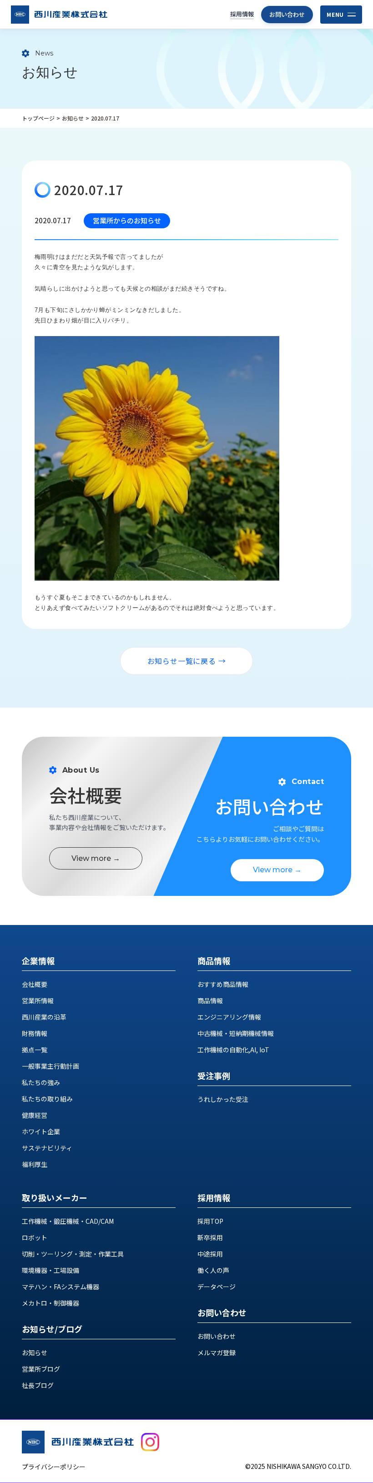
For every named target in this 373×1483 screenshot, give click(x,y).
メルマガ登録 (216, 1352)
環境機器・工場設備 (50, 1270)
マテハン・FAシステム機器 (60, 1286)
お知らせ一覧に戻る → (186, 660)
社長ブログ (38, 1385)
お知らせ (73, 118)
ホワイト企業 (41, 1131)
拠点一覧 (34, 1049)
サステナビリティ (47, 1147)
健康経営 (34, 1115)
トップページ (38, 118)
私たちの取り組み (47, 1098)
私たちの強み (41, 1082)
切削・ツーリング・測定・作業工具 (73, 1253)
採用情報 (242, 14)
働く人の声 (213, 1270)
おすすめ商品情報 (222, 984)
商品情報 (210, 1000)
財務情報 (34, 1033)
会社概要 (34, 984)
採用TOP (210, 1221)
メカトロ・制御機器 (50, 1302)
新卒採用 (210, 1237)
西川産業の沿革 (44, 1016)
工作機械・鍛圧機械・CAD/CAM (68, 1221)
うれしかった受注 (222, 1099)
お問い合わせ (287, 14)
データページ (216, 1286)
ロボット (34, 1237)
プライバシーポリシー (54, 1466)
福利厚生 (34, 1164)
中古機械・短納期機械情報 (235, 1033)
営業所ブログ (41, 1368)
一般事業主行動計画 (50, 1066)
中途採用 (210, 1253)
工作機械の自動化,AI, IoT (233, 1049)
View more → (95, 858)
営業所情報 (38, 1000)
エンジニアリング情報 (229, 1016)
